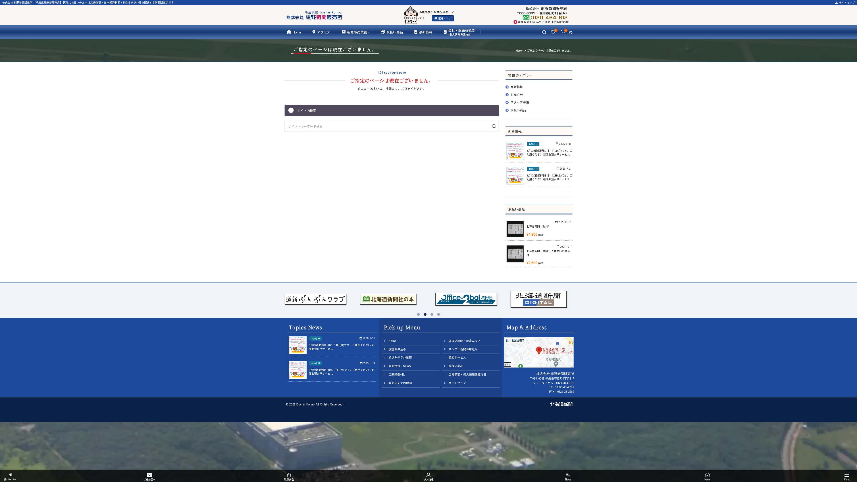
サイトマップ (846, 2)
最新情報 (516, 87)
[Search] (544, 32)
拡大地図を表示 (515, 340)
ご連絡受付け (397, 374)
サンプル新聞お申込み (463, 349)
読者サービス (457, 357)
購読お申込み (397, 349)
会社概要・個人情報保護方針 (467, 374)
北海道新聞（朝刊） (538, 226)
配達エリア (444, 18)
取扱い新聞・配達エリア (465, 341)
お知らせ (516, 94)
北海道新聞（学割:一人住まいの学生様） (548, 253)
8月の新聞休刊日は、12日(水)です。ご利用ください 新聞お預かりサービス (549, 177)
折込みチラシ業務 (400, 357)
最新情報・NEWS (400, 366)
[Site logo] (315, 14)
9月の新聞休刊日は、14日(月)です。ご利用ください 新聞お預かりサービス (549, 152)
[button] (418, 314)
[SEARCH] (494, 126)
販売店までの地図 (400, 383)
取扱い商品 (518, 110)
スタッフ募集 (519, 102)
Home (392, 341)
